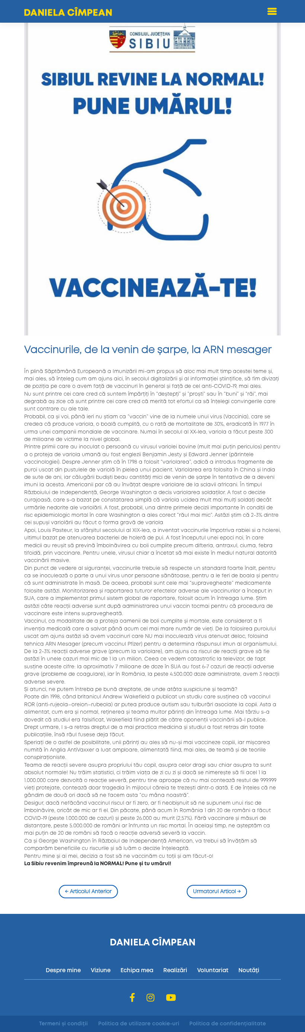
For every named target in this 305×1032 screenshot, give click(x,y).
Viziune (100, 970)
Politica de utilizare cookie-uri (138, 1024)
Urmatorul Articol (217, 891)
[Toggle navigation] (272, 11)
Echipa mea (137, 970)
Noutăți (248, 970)
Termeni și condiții (63, 1024)
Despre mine (63, 970)
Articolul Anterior (88, 891)
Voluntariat (212, 970)
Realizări (175, 970)
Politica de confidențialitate (227, 1024)
